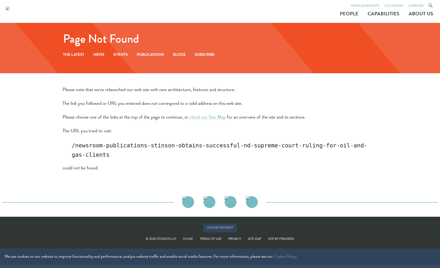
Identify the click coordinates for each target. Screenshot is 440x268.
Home (188, 239)
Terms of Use (210, 239)
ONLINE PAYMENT (220, 228)
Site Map (254, 239)
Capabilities (383, 14)
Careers (416, 6)
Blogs (179, 55)
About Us (421, 14)
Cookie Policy (285, 257)
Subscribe (205, 55)
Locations (393, 6)
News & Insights (365, 6)
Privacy (234, 239)
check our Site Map (208, 117)
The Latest (73, 55)
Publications (150, 55)
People (349, 14)
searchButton (431, 6)
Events (120, 55)
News (99, 55)
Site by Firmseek (281, 239)
